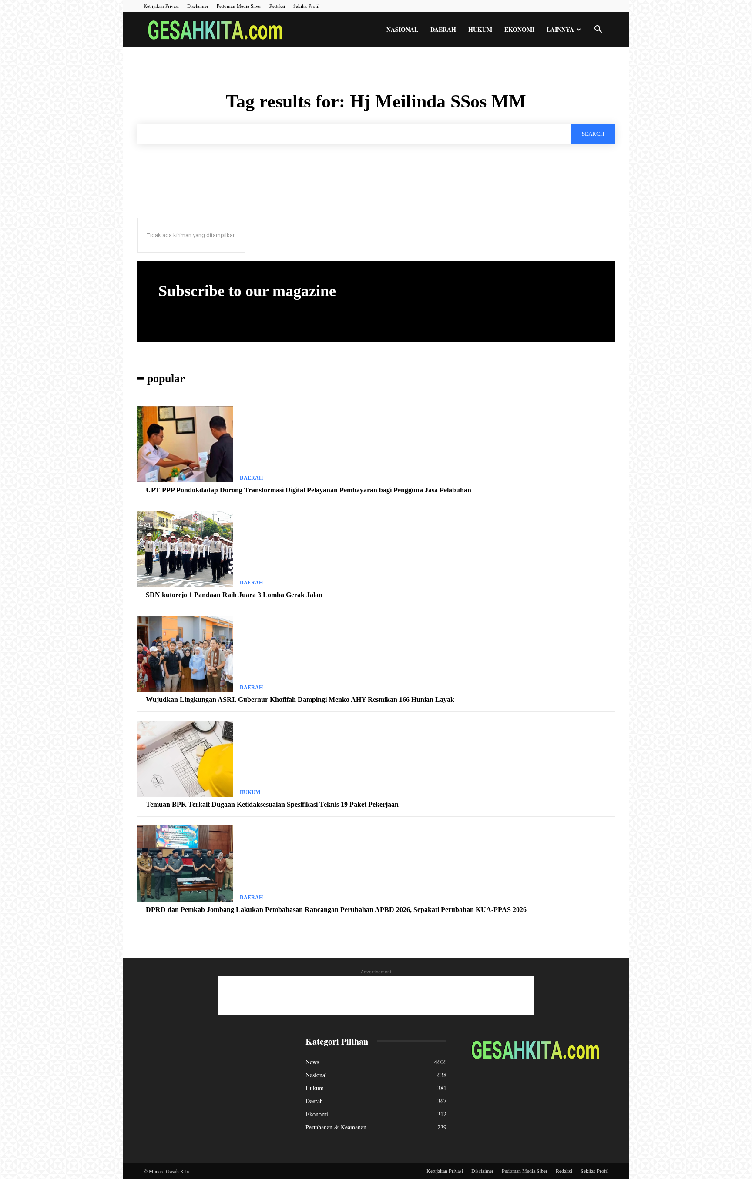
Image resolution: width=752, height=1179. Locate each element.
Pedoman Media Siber (239, 6)
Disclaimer (197, 6)
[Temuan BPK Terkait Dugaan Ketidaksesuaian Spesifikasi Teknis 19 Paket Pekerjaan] (185, 759)
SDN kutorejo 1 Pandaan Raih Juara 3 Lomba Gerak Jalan (234, 594)
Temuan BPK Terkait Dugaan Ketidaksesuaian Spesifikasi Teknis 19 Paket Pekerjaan (272, 804)
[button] (598, 30)
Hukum (480, 29)
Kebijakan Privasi (161, 6)
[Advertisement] (376, 995)
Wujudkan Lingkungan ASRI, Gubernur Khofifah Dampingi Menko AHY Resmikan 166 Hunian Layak (300, 699)
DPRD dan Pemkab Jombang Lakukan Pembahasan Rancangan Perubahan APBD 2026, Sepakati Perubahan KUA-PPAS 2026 (336, 909)
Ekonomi (519, 29)
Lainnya (560, 29)
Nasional (402, 29)
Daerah (443, 29)
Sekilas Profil (306, 6)
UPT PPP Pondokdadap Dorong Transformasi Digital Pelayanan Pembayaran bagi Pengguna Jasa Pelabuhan (308, 490)
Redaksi (277, 6)
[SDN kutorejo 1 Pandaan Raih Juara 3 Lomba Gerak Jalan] (185, 549)
